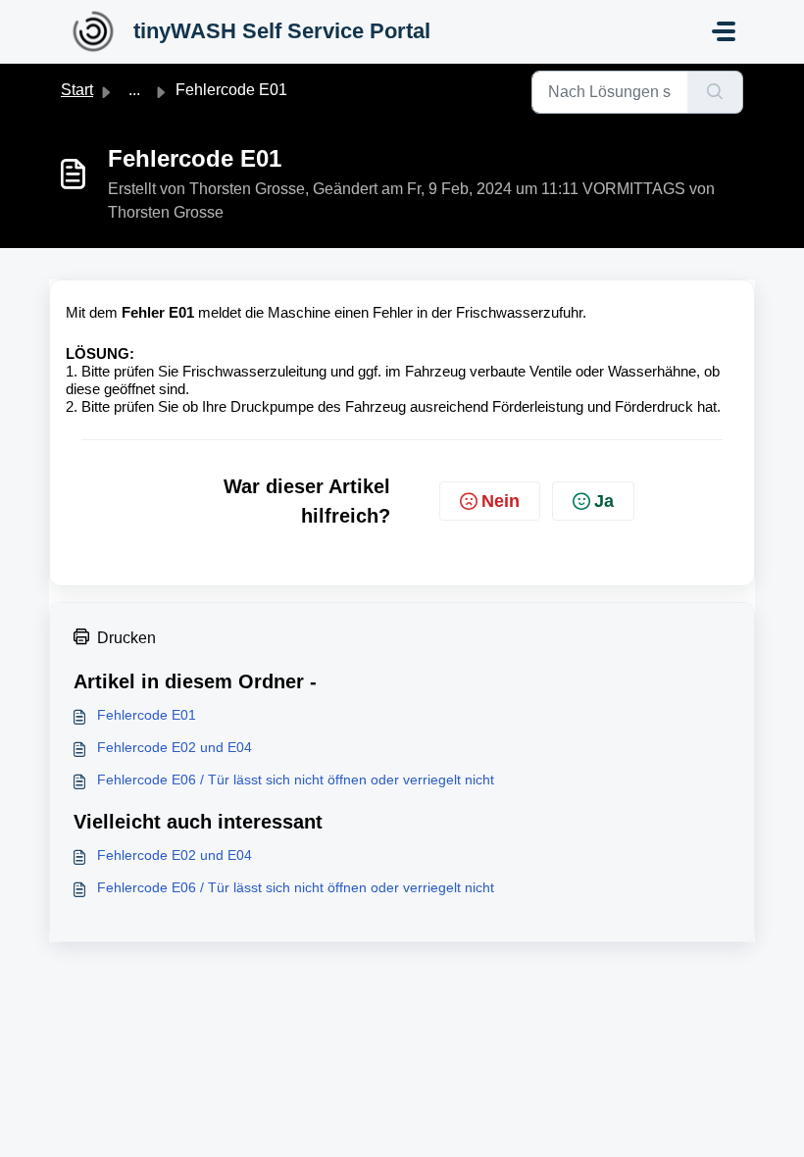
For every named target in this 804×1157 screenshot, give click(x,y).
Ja (604, 501)
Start (77, 89)
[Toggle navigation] (723, 31)
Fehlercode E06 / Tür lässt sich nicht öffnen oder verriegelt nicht (295, 779)
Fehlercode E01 (146, 715)
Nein (500, 501)
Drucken (126, 637)
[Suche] (715, 92)
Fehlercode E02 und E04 (174, 747)
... (134, 89)
